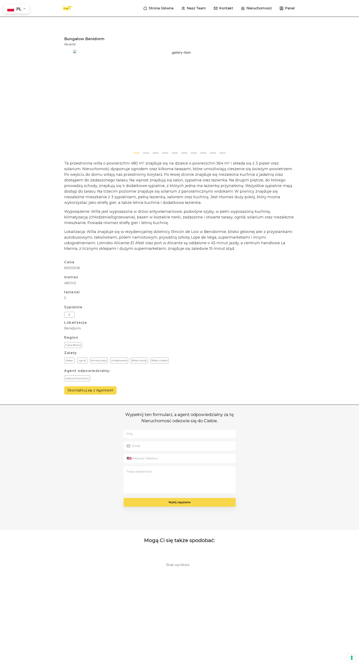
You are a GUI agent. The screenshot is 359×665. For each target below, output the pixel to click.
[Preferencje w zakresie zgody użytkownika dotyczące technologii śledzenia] (352, 658)
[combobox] (129, 458)
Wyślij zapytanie (179, 502)
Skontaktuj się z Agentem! (90, 390)
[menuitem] (158, 8)
